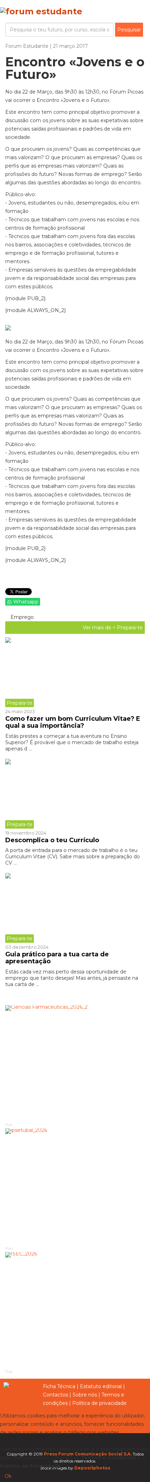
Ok (8, 1476)
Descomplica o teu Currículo (52, 840)
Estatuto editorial (101, 1386)
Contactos (55, 1395)
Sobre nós (85, 1395)
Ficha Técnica (59, 1386)
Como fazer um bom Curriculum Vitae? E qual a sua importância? (72, 722)
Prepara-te (130, 627)
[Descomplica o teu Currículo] (75, 794)
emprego (21, 617)
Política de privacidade (99, 1403)
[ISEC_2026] (75, 1310)
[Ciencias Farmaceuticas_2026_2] (75, 1063)
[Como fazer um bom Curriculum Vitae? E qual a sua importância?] (75, 672)
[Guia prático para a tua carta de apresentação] (75, 908)
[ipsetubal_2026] (75, 1186)
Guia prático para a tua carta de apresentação (57, 957)
